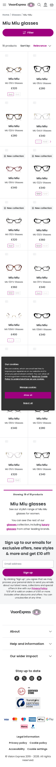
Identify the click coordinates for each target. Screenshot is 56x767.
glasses (12, 524)
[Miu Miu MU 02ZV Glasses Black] (38, 193)
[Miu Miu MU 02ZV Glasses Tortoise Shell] (45, 193)
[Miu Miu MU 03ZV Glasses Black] (38, 245)
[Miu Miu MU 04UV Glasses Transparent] (38, 141)
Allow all (28, 395)
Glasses (16, 14)
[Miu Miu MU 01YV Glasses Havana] (45, 293)
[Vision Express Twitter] (24, 678)
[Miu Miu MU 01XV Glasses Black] (17, 94)
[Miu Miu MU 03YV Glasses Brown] (10, 293)
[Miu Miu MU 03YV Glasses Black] (17, 293)
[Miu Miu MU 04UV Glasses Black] (45, 141)
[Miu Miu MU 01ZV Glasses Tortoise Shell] (17, 245)
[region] (28, 383)
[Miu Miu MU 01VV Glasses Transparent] (10, 480)
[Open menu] (4, 5)
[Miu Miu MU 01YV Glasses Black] (38, 293)
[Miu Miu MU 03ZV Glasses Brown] (45, 245)
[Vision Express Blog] (39, 678)
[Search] (39, 5)
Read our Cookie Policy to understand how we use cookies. (26, 377)
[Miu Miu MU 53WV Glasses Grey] (17, 340)
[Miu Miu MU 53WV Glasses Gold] (10, 340)
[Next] (50, 141)
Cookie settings (37, 749)
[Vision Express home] (28, 612)
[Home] (22, 4)
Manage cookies (28, 387)
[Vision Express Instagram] (31, 678)
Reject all (28, 403)
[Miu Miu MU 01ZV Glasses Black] (10, 245)
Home (5, 14)
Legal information (28, 736)
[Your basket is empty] (52, 5)
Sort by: (25, 46)
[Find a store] (45, 5)
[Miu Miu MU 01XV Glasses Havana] (10, 94)
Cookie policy (38, 743)
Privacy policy (18, 743)
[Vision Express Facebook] (16, 678)
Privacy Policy (39, 588)
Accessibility (17, 749)
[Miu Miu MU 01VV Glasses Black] (17, 480)
